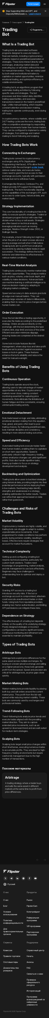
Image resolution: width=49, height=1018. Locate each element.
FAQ (28, 968)
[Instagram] (23, 878)
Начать (30, 956)
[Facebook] (29, 878)
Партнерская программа (33, 933)
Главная (5, 22)
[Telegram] (11, 878)
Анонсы (30, 962)
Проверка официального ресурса (33, 982)
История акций (33, 991)
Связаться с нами (35, 974)
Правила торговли (11, 956)
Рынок (29, 900)
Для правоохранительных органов (13, 931)
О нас (5, 900)
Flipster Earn (32, 906)
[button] (37, 30)
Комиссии (7, 950)
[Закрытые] (45, 11)
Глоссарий (17, 22)
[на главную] (8, 4)
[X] (5, 878)
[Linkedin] (17, 878)
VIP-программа (33, 926)
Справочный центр (35, 950)
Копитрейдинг (33, 912)
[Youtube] (35, 878)
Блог (5, 906)
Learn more (35, 13)
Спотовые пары (10, 962)
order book (37, 167)
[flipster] (24, 872)
